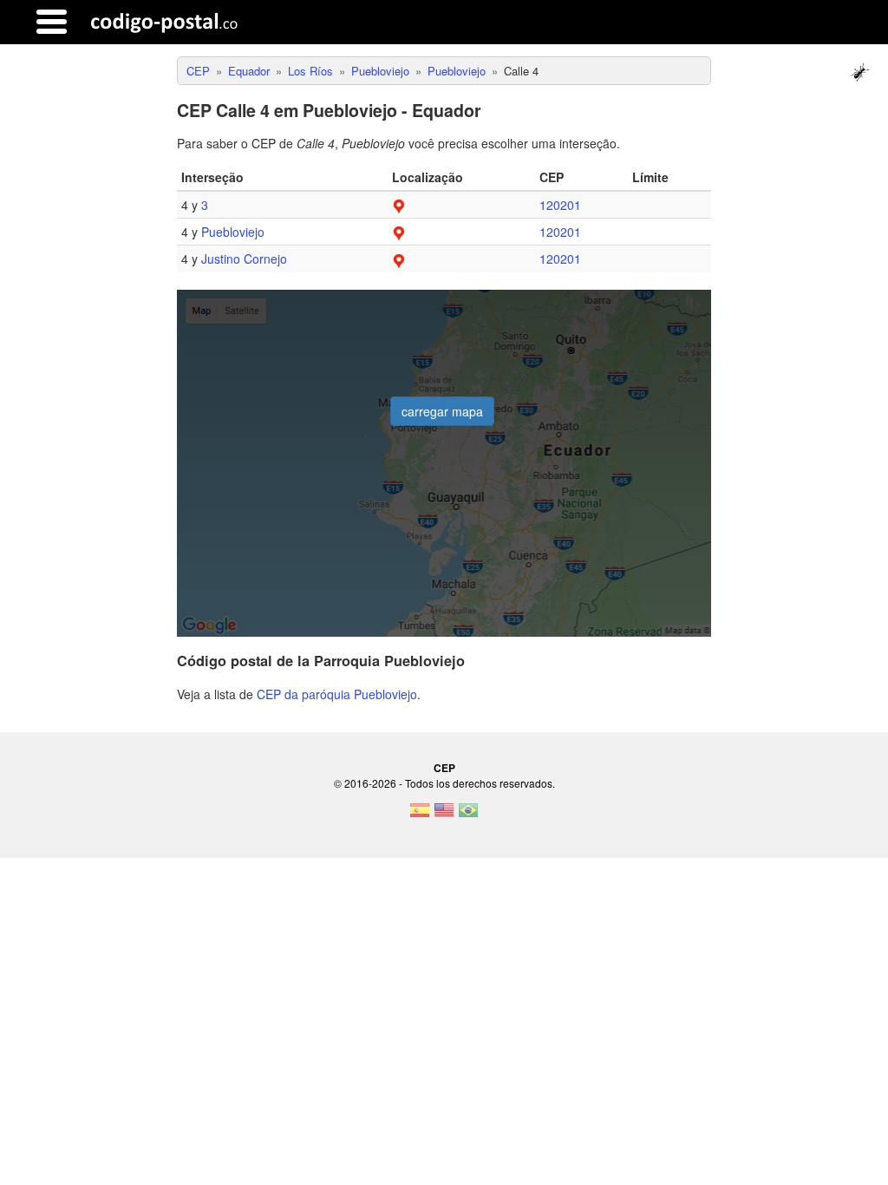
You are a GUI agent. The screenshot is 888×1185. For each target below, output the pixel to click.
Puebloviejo (232, 231)
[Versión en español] (420, 815)
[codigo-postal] (164, 21)
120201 (560, 204)
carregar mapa (442, 411)
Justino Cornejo (244, 258)
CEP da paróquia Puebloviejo (337, 694)
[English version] (444, 815)
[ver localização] (399, 204)
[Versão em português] (468, 815)
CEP (444, 768)
